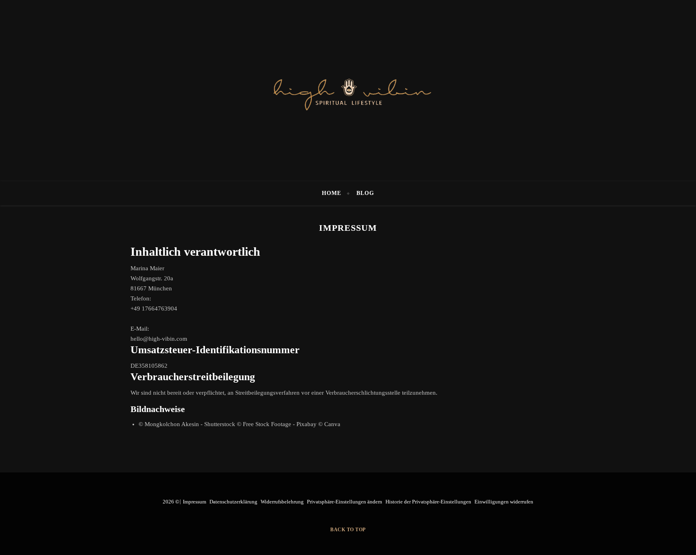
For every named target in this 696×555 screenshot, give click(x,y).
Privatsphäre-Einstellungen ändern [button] (344, 502)
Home (331, 193)
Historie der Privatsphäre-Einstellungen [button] (428, 502)
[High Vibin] (348, 90)
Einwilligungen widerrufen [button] (503, 502)
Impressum (194, 502)
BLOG (365, 193)
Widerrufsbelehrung (282, 502)
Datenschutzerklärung (233, 502)
